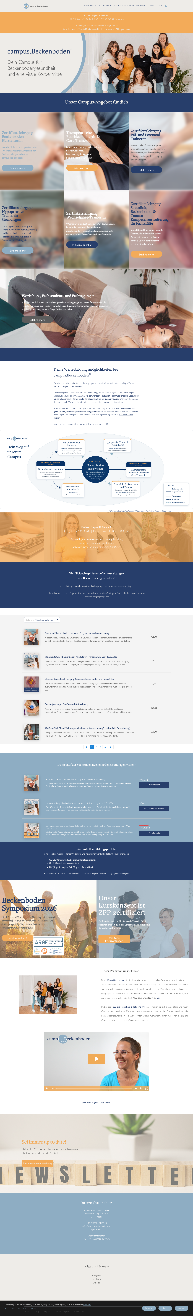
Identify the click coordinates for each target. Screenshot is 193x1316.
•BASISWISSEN (90, 6)
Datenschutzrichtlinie (18, 1308)
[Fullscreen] (146, 1088)
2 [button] (96, 747)
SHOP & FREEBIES (155, 6)
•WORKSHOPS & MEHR (124, 6)
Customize (149, 1308)
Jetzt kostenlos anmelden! (154, 809)
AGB (6, 1308)
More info (87, 1305)
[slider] (94, 1088)
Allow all (181, 1308)
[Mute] (136, 1088)
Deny (165, 1308)
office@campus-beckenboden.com (96, 1226)
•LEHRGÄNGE (105, 6)
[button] (86, 747)
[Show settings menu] (141, 1088)
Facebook (96, 1279)
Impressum (34, 1308)
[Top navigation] (167, 6)
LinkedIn (96, 1282)
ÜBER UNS (140, 6)
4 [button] (105, 747)
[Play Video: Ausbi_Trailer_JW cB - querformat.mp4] (96, 1059)
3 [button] (100, 747)
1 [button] (91, 747)
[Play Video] (46, 1088)
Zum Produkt (154, 785)
